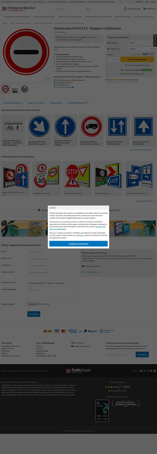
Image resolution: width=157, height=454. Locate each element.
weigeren (80, 235)
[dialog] (78, 227)
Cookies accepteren (78, 243)
